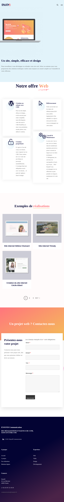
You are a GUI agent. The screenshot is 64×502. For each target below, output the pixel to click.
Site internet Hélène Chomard (17, 246)
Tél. (27, 363)
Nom (28, 343)
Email (28, 353)
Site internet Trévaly (47, 246)
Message (29, 373)
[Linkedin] (3, 439)
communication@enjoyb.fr (9, 492)
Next (36, 298)
